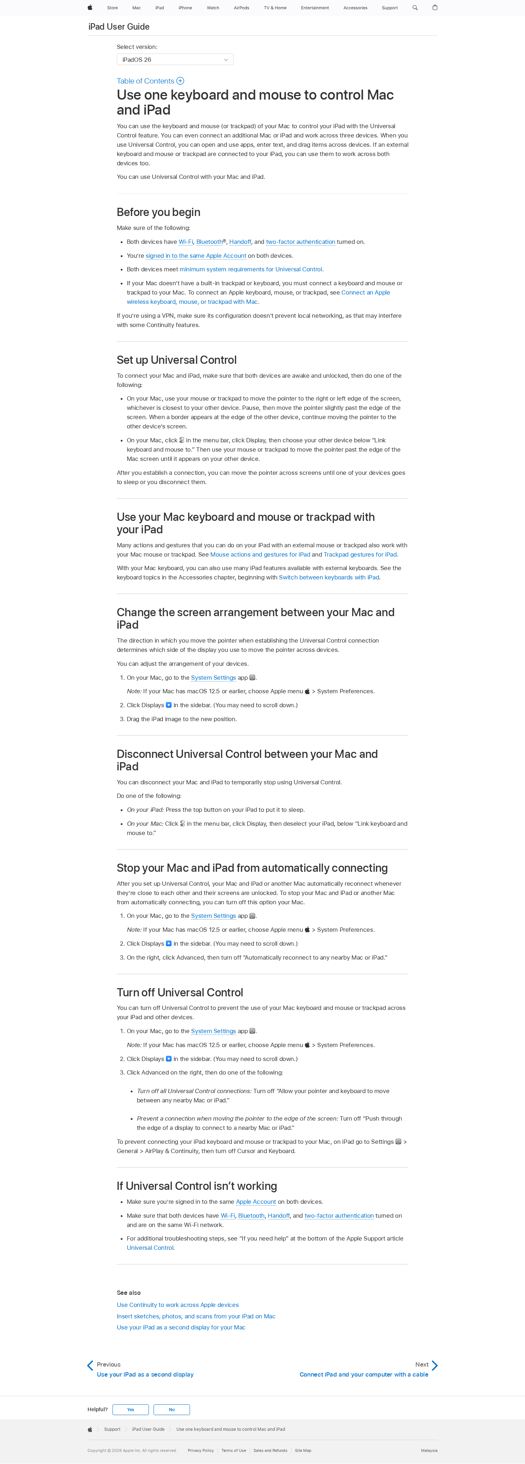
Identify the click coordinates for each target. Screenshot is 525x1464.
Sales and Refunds (271, 1450)
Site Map (303, 1450)
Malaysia (429, 1450)
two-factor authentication (300, 241)
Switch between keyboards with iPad (329, 577)
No (172, 1409)
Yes (130, 1409)
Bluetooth (209, 241)
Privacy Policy (201, 1450)
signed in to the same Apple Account (196, 255)
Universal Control (150, 1247)
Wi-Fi (186, 241)
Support (112, 1429)
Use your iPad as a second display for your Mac (181, 1327)
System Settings (213, 677)
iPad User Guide (119, 26)
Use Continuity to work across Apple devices (178, 1304)
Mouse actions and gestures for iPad (260, 554)
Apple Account (256, 1201)
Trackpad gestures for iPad (360, 554)
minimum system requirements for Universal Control (251, 269)
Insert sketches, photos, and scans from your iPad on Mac (196, 1316)
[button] (415, 8)
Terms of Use (233, 1450)
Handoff (240, 241)
